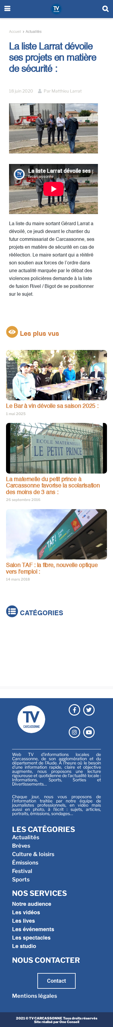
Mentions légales (34, 996)
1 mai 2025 (16, 413)
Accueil (15, 32)
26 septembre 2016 (23, 499)
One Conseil (69, 1022)
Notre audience (31, 904)
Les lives (23, 921)
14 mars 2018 (18, 579)
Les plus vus (38, 334)
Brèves (15, 642)
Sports (15, 676)
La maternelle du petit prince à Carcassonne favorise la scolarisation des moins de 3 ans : (53, 486)
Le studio (24, 946)
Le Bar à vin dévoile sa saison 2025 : (52, 406)
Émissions (19, 659)
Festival (16, 667)
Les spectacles (31, 938)
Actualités (34, 32)
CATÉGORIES (40, 613)
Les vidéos (26, 912)
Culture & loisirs (27, 650)
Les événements (33, 929)
